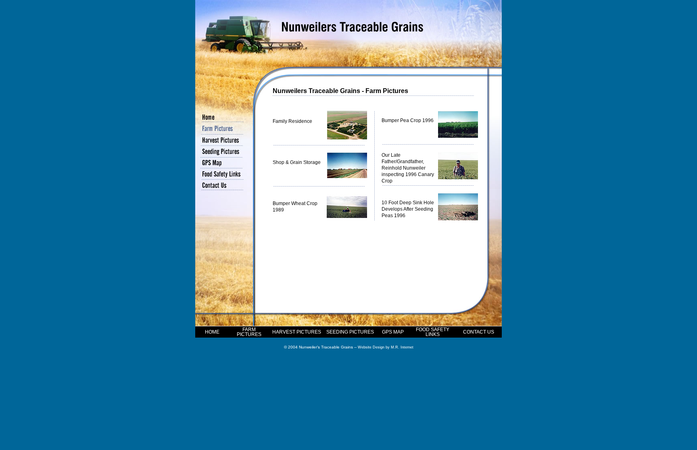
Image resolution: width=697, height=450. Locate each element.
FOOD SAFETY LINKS (432, 332)
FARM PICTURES (249, 332)
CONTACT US (478, 332)
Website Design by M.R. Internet (385, 347)
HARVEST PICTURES (296, 332)
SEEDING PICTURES (350, 332)
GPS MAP (393, 332)
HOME (212, 332)
